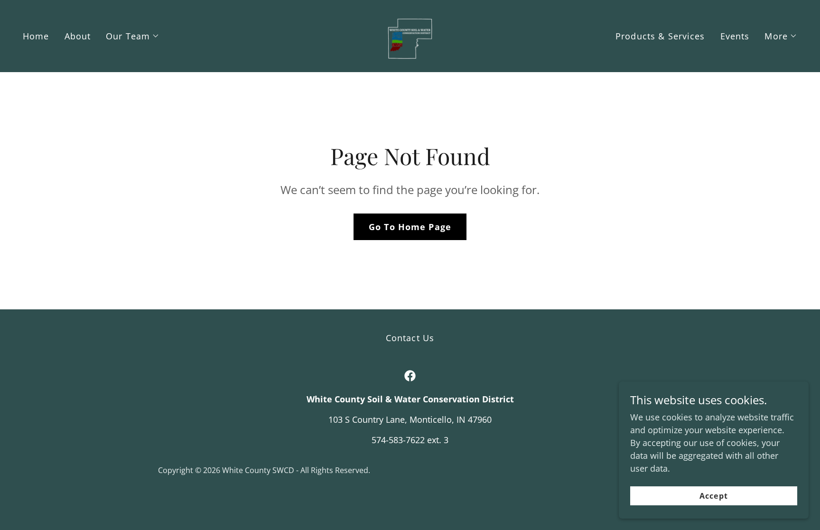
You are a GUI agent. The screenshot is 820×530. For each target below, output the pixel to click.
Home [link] (36, 36)
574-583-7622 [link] (398, 440)
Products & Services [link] (660, 36)
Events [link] (735, 36)
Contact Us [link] (410, 338)
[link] (410, 35)
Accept (713, 496)
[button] (132, 36)
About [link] (78, 36)
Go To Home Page (410, 226)
